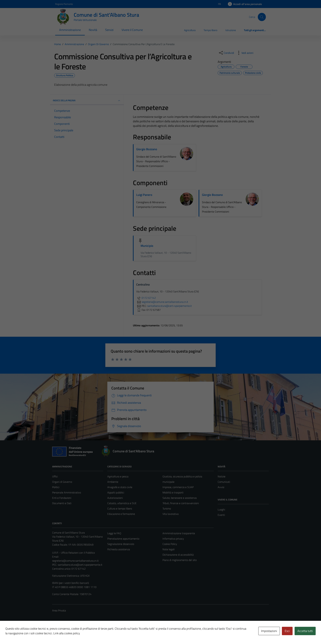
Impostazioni (269, 631)
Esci (287, 631)
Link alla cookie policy (66, 633)
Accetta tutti (305, 631)
